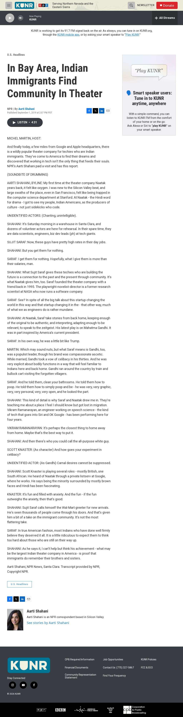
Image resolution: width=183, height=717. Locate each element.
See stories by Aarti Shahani (48, 623)
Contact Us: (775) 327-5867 (118, 667)
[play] (10, 18)
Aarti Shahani (26, 109)
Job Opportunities (113, 659)
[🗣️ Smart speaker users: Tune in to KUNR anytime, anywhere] (149, 70)
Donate (168, 5)
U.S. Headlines (16, 54)
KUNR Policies (148, 659)
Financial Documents (76, 667)
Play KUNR (132, 34)
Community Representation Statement (80, 676)
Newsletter (146, 5)
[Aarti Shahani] (15, 619)
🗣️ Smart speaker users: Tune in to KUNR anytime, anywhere (149, 98)
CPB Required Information (79, 659)
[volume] (21, 18)
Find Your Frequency (114, 675)
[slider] (26, 18)
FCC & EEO (147, 667)
